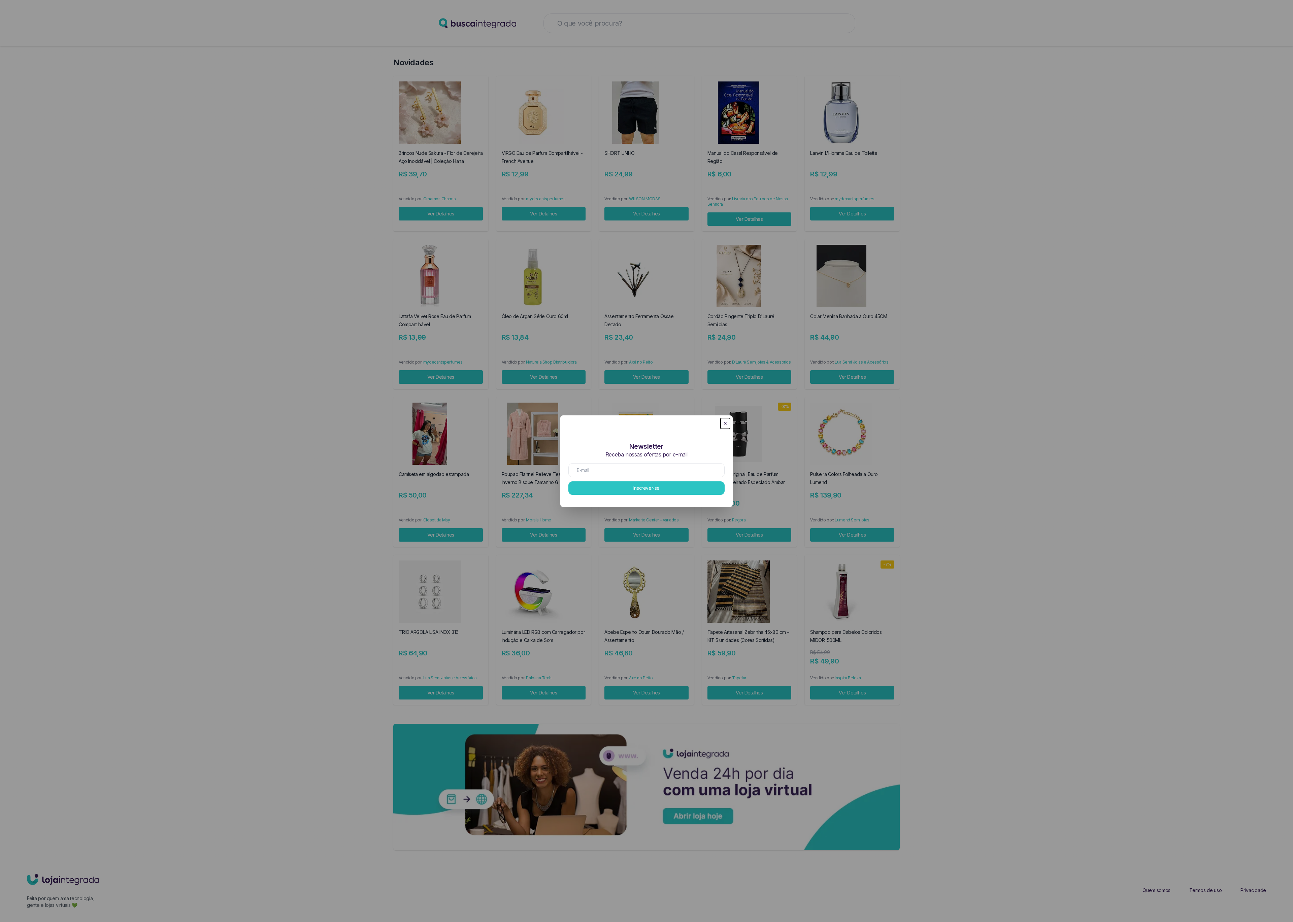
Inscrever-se (646, 488)
